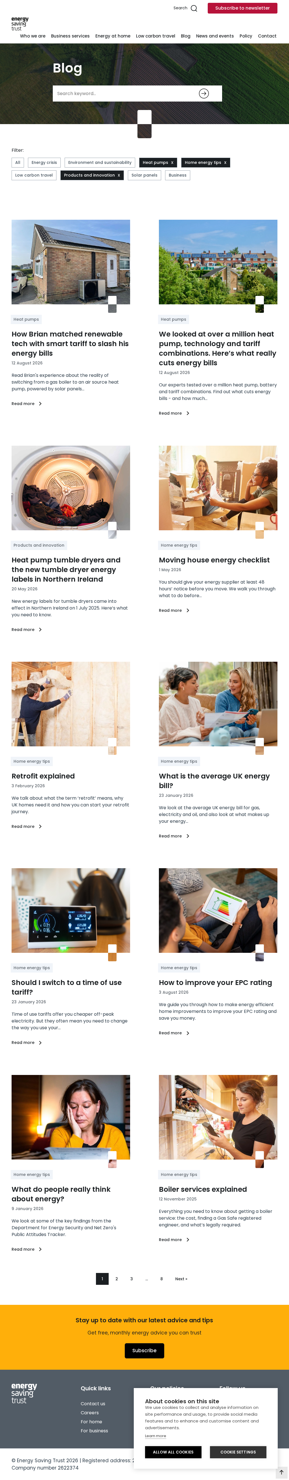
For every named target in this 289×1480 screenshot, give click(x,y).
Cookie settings (238, 1452)
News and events (215, 36)
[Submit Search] (204, 93)
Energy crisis (44, 162)
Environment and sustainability (100, 162)
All (17, 162)
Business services (70, 36)
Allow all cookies (173, 1452)
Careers (90, 1412)
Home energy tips (203, 162)
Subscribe (144, 1350)
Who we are (32, 36)
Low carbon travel (155, 36)
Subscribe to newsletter (242, 8)
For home (91, 1422)
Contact (267, 36)
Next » (181, 1279)
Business (178, 175)
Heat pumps (155, 162)
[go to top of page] (282, 1473)
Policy (246, 36)
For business (94, 1431)
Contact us (93, 1403)
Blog (186, 36)
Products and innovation (89, 175)
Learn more (155, 1436)
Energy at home (112, 36)
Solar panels (144, 175)
